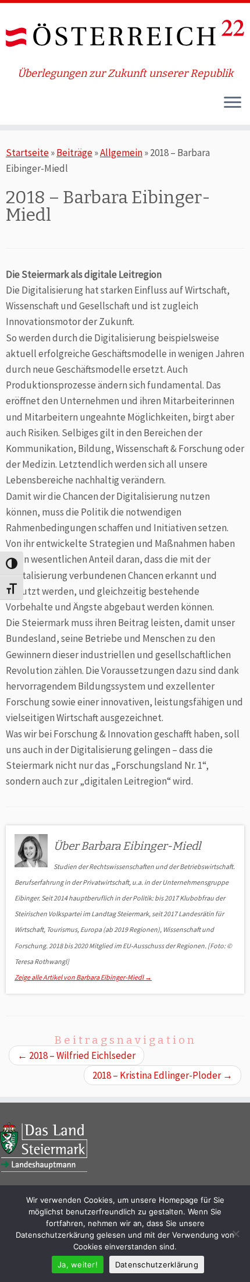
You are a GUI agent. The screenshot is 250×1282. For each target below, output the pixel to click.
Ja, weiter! (78, 1264)
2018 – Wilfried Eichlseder (76, 1055)
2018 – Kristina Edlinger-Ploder (162, 1075)
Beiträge (74, 152)
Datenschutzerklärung (156, 1264)
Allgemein (121, 152)
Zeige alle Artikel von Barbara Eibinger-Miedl (83, 977)
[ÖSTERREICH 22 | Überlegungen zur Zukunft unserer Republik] (125, 35)
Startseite (27, 152)
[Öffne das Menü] (232, 103)
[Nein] (235, 1233)
